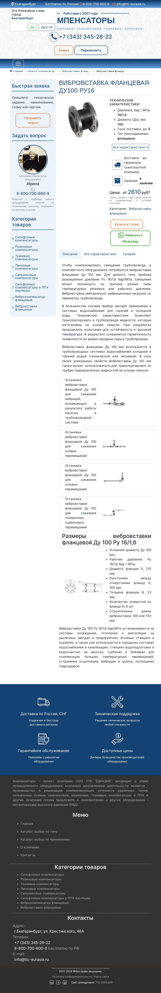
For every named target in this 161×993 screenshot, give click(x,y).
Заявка (63, 50)
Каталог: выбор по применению (45, 839)
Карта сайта (101, 976)
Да (32, 27)
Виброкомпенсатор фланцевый (30, 298)
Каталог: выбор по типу (39, 831)
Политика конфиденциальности (72, 976)
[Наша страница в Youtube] (64, 982)
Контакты (28, 855)
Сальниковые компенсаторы (26, 276)
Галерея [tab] (129, 254)
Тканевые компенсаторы (26, 257)
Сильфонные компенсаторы (26, 238)
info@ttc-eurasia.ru (130, 4)
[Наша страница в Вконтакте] (51, 982)
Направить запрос (32, 120)
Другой (47, 27)
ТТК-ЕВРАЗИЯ (104, 982)
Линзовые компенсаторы (26, 266)
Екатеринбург (25, 4)
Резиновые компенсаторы (26, 248)
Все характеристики (129, 147)
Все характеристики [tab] (100, 254)
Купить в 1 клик (127, 224)
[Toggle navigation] (18, 64)
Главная (27, 824)
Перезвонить (91, 50)
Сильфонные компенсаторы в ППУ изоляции (32, 287)
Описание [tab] (70, 254)
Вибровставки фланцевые (26, 307)
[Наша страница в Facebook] (58, 982)
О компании (30, 847)
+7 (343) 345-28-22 (32, 942)
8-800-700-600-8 (95, 4)
